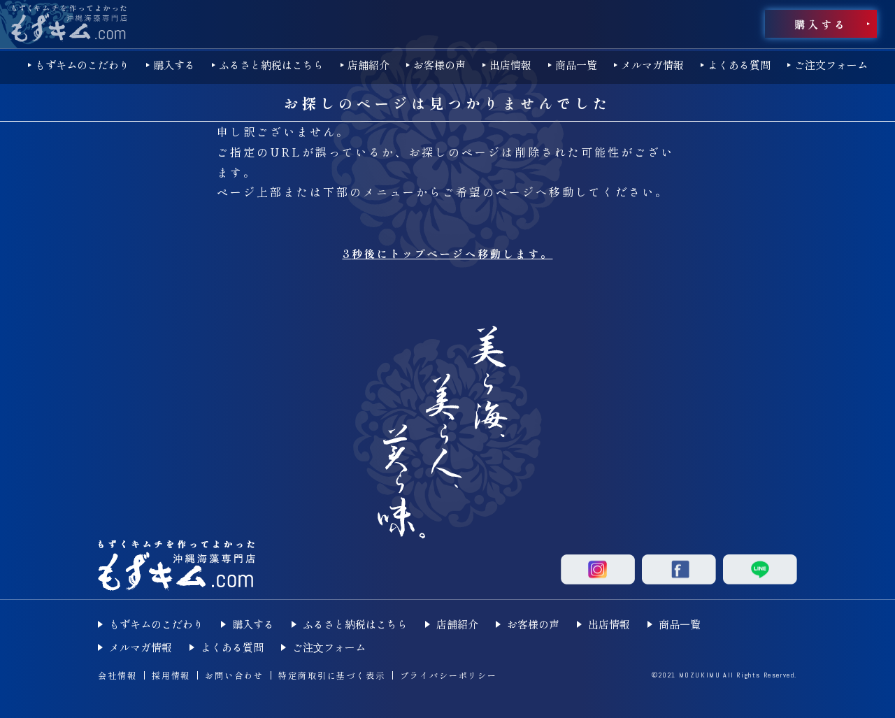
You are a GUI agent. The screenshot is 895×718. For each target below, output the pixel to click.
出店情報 (510, 64)
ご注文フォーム (831, 64)
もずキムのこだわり (82, 64)
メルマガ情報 (652, 64)
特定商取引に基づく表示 (331, 675)
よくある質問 (739, 64)
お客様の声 (439, 64)
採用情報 (171, 675)
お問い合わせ (234, 675)
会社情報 (117, 675)
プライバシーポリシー (448, 675)
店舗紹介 (368, 64)
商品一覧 (576, 64)
